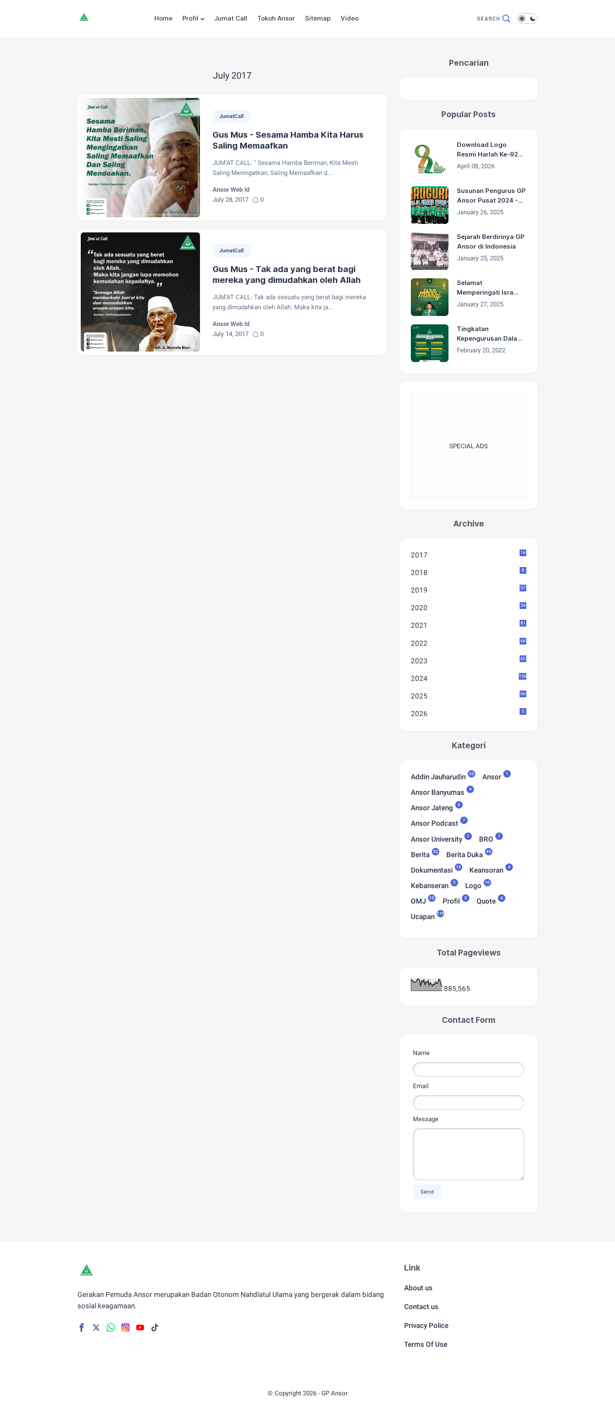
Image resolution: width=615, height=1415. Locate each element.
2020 (468, 607)
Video (350, 18)
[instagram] (125, 1327)
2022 (468, 642)
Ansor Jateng (432, 807)
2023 (468, 660)
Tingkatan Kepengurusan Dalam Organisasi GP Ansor (490, 334)
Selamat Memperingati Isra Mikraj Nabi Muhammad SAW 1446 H (485, 288)
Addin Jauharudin (438, 776)
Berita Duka (464, 854)
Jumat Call (230, 18)
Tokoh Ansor (276, 18)
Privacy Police (426, 1325)
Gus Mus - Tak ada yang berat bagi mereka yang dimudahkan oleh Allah (287, 274)
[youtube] (140, 1327)
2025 (468, 695)
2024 (468, 678)
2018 (467, 572)
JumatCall (231, 116)
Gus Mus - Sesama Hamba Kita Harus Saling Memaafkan (288, 140)
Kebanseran (429, 885)
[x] (96, 1327)
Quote (486, 900)
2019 (468, 589)
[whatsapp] (111, 1327)
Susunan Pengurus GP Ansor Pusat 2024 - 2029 (491, 196)
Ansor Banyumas (437, 791)
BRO (486, 838)
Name (421, 1053)
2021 (468, 624)
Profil (190, 18)
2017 (468, 554)
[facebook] (81, 1327)
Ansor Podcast (434, 822)
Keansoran (486, 869)
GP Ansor (334, 1393)
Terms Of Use (425, 1344)
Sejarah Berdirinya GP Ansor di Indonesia (491, 241)
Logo (473, 885)
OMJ (418, 900)
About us (418, 1288)
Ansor (491, 776)
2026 (467, 713)
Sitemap (318, 18)
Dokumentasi (432, 869)
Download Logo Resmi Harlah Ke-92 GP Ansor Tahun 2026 (491, 150)
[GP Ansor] (100, 22)
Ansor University (436, 838)
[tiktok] (155, 1327)
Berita (420, 854)
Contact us (421, 1306)
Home (163, 18)
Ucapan (423, 916)
